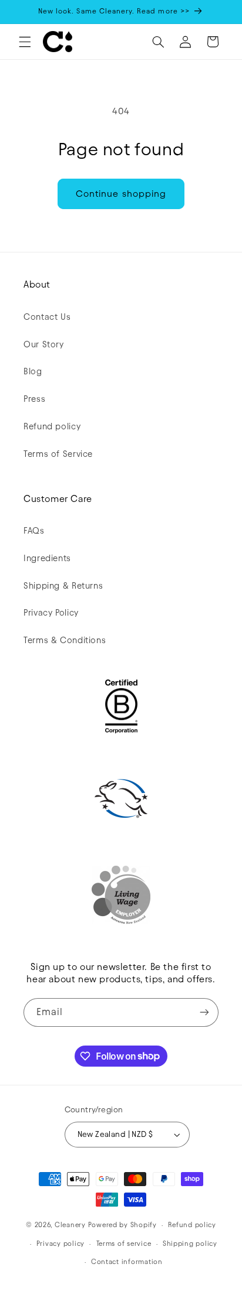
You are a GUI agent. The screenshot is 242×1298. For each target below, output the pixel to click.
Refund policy (51, 426)
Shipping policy (190, 1243)
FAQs (34, 530)
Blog (32, 371)
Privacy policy (60, 1243)
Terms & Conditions (64, 640)
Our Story (43, 344)
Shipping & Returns (63, 585)
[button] (24, 41)
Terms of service (124, 1243)
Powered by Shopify (122, 1224)
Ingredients (47, 558)
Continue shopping (121, 194)
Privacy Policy (51, 612)
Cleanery (70, 1224)
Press (34, 399)
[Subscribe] (204, 1012)
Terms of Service (58, 454)
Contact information (127, 1261)
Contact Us (46, 317)
